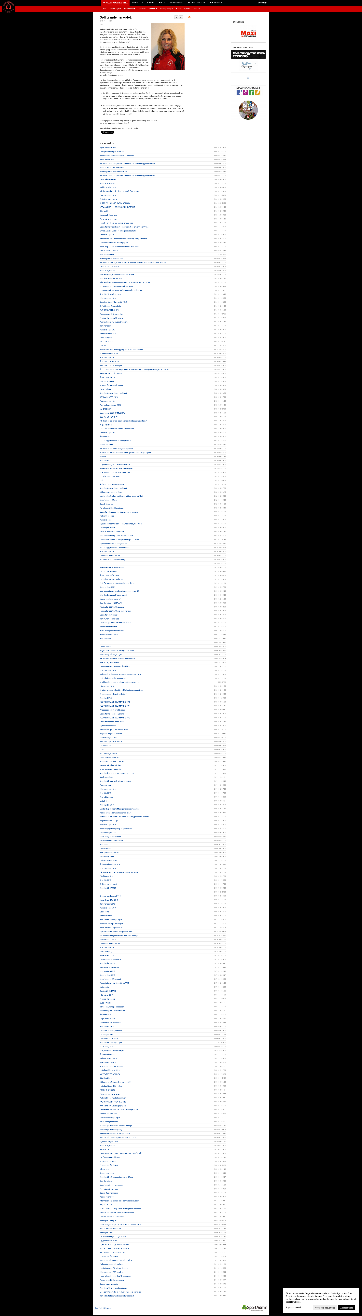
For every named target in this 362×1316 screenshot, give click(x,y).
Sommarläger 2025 (107, 270)
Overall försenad (106, 504)
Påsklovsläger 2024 (108, 330)
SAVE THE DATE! (106, 342)
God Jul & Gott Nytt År (109, 417)
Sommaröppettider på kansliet (112, 167)
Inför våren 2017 (106, 995)
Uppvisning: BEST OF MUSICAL (112, 413)
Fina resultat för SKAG (109, 1165)
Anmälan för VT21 (107, 639)
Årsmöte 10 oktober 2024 (110, 294)
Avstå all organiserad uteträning (113, 631)
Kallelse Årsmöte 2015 (109, 1058)
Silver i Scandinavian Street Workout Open (117, 1213)
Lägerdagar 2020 (107, 686)
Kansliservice (105, 848)
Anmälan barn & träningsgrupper (113, 1106)
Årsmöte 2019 (105, 793)
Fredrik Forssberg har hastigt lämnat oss (116, 223)
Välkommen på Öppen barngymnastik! (115, 1082)
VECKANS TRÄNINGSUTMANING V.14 (115, 706)
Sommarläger (105, 326)
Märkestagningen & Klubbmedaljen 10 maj (117, 274)
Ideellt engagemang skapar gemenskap (116, 829)
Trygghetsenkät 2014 (108, 1240)
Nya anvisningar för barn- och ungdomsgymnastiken (121, 524)
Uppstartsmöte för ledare (110, 1023)
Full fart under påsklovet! (110, 1157)
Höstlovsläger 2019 (108, 789)
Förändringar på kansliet (109, 1094)
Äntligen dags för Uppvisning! (112, 484)
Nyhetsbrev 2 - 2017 (108, 939)
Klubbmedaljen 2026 (108, 187)
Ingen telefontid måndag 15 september (116, 1276)
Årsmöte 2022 (105, 437)
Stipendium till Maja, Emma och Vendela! (116, 1260)
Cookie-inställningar (103, 1308)
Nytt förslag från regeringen (111, 654)
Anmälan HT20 (106, 698)
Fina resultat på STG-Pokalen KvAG (114, 1217)
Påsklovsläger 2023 (108, 401)
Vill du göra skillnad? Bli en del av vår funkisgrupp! (120, 191)
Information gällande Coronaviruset (114, 730)
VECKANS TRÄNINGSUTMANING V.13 (115, 718)
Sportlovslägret (106, 1181)
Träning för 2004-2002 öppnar (112, 607)
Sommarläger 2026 (107, 183)
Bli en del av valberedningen (111, 365)
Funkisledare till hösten (109, 251)
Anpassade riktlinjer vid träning (112, 559)
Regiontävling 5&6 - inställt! (111, 734)
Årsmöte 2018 (105, 880)
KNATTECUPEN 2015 (108, 1062)
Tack (102, 480)
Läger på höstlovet (107, 1019)
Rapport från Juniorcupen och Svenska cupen (118, 1137)
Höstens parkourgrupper (110, 1118)
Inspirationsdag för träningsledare (114, 1268)
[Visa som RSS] (189, 17)
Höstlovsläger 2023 (108, 357)
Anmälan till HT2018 (108, 888)
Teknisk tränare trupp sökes (111, 1031)
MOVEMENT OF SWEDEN (110, 1074)
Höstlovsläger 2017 (108, 947)
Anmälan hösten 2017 (108, 963)
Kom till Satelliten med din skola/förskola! (117, 1296)
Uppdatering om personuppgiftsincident (116, 286)
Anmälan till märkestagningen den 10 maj (116, 1177)
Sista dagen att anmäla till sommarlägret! (116, 468)
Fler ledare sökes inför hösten (112, 579)
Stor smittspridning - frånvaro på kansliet (116, 536)
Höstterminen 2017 (107, 971)
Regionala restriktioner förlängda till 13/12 (117, 650)
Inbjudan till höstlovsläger (110, 1070)
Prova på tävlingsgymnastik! (111, 928)
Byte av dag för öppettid (109, 662)
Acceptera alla (346, 1308)
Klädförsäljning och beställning (112, 1011)
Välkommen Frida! (107, 516)
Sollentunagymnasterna (116, 3)
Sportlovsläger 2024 (108, 334)
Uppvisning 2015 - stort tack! (111, 1185)
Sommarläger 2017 (107, 975)
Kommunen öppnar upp (109, 619)
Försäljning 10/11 (107, 856)
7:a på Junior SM (106, 1205)
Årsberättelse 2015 (107, 1054)
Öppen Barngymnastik (109, 1193)
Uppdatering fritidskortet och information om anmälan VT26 (124, 227)
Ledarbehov (104, 801)
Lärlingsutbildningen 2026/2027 (112, 152)
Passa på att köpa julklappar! (111, 924)
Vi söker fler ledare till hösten (111, 318)
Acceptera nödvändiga (325, 1308)
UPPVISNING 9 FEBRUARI (110, 757)
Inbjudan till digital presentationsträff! (115, 464)
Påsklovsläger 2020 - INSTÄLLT (112, 742)
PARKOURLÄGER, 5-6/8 (109, 310)
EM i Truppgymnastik (108, 571)
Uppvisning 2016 (106, 1046)
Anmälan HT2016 (107, 1027)
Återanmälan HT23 (107, 377)
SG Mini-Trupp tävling (108, 1161)
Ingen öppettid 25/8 (108, 148)
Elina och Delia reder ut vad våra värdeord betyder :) (120, 1292)
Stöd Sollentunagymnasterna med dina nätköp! (119, 936)
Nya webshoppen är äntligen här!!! (113, 544)
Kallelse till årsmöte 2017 (110, 943)
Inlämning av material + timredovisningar (116, 1126)
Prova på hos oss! (107, 160)
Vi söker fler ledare (107, 999)
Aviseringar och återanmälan (111, 258)
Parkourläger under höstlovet (111, 1264)
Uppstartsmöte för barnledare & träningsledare (119, 1110)
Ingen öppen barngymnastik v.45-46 (114, 1244)
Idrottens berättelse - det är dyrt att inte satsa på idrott (122, 496)
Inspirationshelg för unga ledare (113, 1236)
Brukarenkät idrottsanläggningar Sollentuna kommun (121, 350)
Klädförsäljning (106, 951)
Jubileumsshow (106, 777)
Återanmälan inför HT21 (109, 575)
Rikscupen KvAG (106, 1232)
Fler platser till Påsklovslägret (111, 508)
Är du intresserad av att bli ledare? (113, 694)
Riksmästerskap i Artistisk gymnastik (115, 1133)
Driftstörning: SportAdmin (110, 306)
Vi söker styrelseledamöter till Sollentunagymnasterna (121, 690)
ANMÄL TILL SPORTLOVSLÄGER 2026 (115, 203)
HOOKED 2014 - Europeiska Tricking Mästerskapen (120, 1209)
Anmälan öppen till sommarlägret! (113, 393)
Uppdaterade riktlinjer (108, 615)
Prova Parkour (105, 389)
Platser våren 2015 (107, 1197)
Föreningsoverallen (107, 528)
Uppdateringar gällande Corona (112, 722)
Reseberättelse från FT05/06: (111, 1066)
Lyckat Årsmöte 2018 (108, 860)
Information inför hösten (109, 266)
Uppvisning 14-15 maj (108, 500)
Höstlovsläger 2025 (108, 235)
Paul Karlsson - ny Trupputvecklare (114, 322)
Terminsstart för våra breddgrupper (114, 243)
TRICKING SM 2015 (107, 1090)
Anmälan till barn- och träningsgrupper (115, 781)
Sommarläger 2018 (107, 904)
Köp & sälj (104, 211)
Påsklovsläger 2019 (108, 825)
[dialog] (321, 1300)
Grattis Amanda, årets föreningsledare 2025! (118, 231)
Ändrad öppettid (106, 797)
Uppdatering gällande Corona (112, 714)
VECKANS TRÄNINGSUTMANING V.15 (115, 702)
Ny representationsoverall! (110, 599)
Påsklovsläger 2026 (108, 195)
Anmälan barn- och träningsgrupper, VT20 (116, 773)
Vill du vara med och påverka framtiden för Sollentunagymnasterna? (127, 163)
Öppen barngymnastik (109, 1284)
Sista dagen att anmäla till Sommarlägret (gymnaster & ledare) (125, 817)
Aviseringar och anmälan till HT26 (113, 171)
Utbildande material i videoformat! (113, 595)
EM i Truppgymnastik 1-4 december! (114, 548)
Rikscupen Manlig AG (108, 1221)
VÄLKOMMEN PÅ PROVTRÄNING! (113, 1102)
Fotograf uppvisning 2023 (110, 405)
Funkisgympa (105, 785)
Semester (103, 456)
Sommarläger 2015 (107, 1145)
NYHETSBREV (105, 409)
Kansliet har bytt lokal (108, 1114)
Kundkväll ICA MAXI (108, 991)
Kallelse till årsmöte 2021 (110, 555)
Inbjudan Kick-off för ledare (111, 1086)
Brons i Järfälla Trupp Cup (110, 1228)
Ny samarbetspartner (108, 215)
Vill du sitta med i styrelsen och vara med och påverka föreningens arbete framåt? (133, 262)
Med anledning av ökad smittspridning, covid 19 (119, 591)
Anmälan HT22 (106, 460)
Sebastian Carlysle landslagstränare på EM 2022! (119, 540)
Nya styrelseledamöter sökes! (112, 567)
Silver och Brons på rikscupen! (112, 1007)
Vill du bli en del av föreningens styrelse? (116, 449)
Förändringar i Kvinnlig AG (110, 959)
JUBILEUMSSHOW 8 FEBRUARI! (112, 761)
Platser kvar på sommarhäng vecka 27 (115, 813)
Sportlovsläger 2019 (108, 833)
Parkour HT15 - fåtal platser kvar (113, 1098)
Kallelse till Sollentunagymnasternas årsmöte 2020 (120, 674)
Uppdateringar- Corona (109, 738)
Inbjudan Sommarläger (109, 821)
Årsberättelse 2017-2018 (110, 864)
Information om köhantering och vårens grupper (119, 1201)
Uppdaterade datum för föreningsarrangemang (119, 512)
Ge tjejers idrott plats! (108, 199)
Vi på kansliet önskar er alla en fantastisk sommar (120, 682)
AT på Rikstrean (106, 425)
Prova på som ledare (108, 179)
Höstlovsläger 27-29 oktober (111, 1272)
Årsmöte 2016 (105, 1015)
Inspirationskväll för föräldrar (111, 840)
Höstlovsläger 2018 (108, 868)
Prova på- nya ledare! (108, 219)
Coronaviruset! (105, 745)
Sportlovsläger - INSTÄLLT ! (111, 603)
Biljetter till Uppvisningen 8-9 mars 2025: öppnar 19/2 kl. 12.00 (125, 282)
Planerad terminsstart (108, 627)
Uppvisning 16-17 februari (110, 837)
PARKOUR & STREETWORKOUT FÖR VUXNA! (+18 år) (121, 1153)
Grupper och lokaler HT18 (110, 896)
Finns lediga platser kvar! (110, 476)
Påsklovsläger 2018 (108, 908)
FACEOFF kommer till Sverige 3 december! (117, 429)
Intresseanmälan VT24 (109, 354)
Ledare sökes (105, 646)
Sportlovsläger (106, 916)
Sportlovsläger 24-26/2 (109, 753)
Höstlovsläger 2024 (108, 298)
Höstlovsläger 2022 (108, 433)
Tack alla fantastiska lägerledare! (113, 678)
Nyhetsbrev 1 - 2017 (108, 955)
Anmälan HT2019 (107, 805)
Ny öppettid (104, 987)
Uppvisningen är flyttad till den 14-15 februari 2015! (120, 1225)
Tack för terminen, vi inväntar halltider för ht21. (118, 583)
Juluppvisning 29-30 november (112, 1252)
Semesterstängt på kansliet (111, 373)
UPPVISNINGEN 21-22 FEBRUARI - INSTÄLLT (117, 207)
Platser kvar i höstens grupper (112, 1280)
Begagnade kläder (107, 1173)
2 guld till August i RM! (109, 1141)
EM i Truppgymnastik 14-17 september (115, 441)
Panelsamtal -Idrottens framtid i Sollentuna (117, 156)
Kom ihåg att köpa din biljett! (111, 278)
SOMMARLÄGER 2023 (109, 397)
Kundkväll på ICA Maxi (109, 1038)
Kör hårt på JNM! (106, 1034)
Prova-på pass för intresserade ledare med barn (119, 247)
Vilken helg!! (104, 1169)
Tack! (102, 749)
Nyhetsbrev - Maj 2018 (109, 900)
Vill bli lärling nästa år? (109, 1122)
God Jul (103, 346)
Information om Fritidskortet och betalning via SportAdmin (123, 239)
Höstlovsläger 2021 (108, 551)
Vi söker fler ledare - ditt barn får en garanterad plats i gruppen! (125, 452)
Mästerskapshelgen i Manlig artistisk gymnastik (119, 809)
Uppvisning (104, 912)
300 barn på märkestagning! (111, 1130)
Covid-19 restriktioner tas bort (112, 532)
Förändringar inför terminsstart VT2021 (115, 623)
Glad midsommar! (107, 255)
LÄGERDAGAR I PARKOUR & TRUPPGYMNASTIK (119, 872)
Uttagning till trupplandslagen (112, 1050)
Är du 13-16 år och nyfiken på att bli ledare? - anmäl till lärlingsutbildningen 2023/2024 (134, 369)
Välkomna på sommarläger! (111, 492)
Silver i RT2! (104, 1149)
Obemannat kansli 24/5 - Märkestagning (116, 472)
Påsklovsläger (105, 520)
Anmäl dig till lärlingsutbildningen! (113, 1288)
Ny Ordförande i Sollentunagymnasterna (116, 932)
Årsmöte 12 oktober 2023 (110, 361)
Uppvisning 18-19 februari (110, 979)
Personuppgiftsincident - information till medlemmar (121, 290)
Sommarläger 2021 (107, 587)
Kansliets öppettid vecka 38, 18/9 (113, 302)
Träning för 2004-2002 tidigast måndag (115, 611)
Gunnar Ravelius (106, 445)
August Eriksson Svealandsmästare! (114, 1248)
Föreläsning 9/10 (106, 876)
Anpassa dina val (293, 1307)
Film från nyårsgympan (109, 1189)
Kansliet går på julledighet (110, 765)
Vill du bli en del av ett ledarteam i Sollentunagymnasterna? (123, 421)
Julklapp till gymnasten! (109, 852)
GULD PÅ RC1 (105, 1003)
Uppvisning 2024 (106, 338)
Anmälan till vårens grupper (111, 920)
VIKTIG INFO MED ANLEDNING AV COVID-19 (117, 658)
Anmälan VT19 (105, 844)
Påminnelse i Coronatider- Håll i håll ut (115, 666)
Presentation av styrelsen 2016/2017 (114, 983)
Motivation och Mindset (109, 967)
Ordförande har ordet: (116, 17)
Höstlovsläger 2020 (108, 670)
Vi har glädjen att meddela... (111, 769)
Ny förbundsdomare (108, 726)
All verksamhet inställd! (109, 635)
